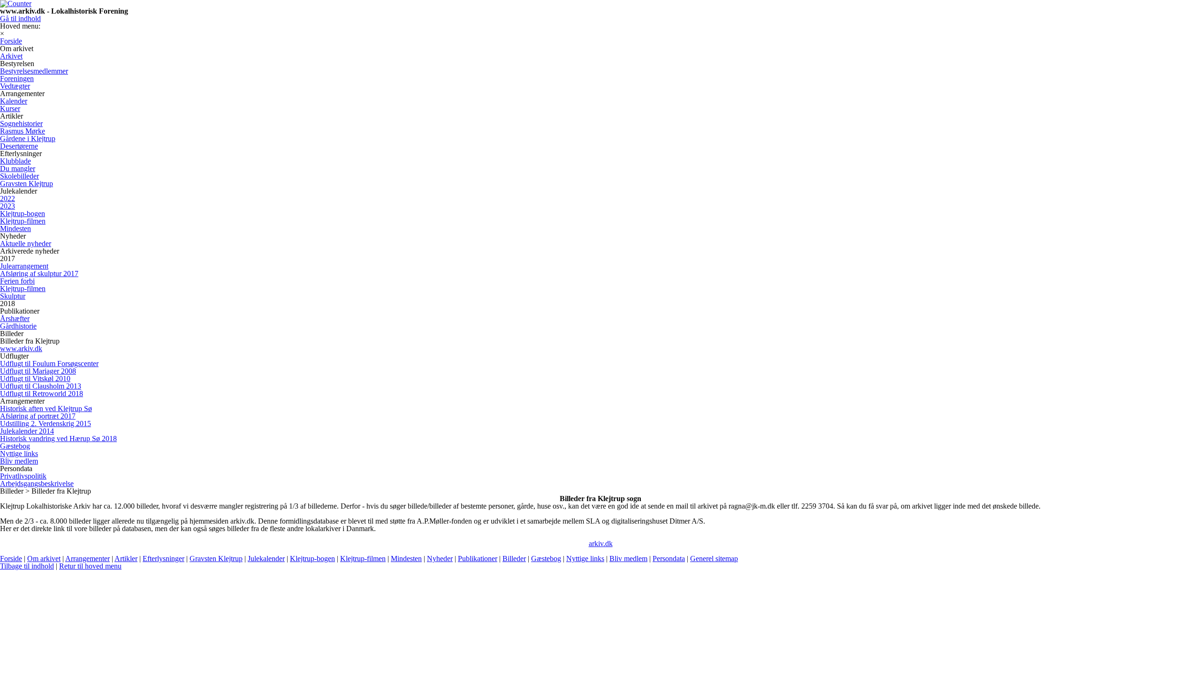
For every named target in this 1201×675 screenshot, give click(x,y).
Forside (11, 558)
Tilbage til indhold (27, 566)
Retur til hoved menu (90, 566)
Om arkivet (44, 558)
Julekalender (266, 558)
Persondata (669, 558)
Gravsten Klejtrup (216, 558)
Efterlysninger (163, 558)
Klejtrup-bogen (312, 558)
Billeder (514, 558)
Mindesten (406, 558)
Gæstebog (546, 558)
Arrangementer (87, 558)
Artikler (125, 558)
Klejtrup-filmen (363, 558)
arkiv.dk (601, 544)
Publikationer (477, 558)
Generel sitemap (714, 558)
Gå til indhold (20, 18)
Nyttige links (585, 558)
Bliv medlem (628, 558)
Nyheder (440, 558)
